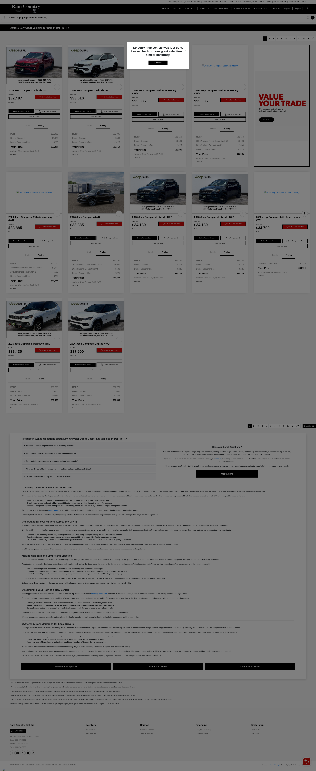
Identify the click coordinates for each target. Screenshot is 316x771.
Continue (158, 63)
